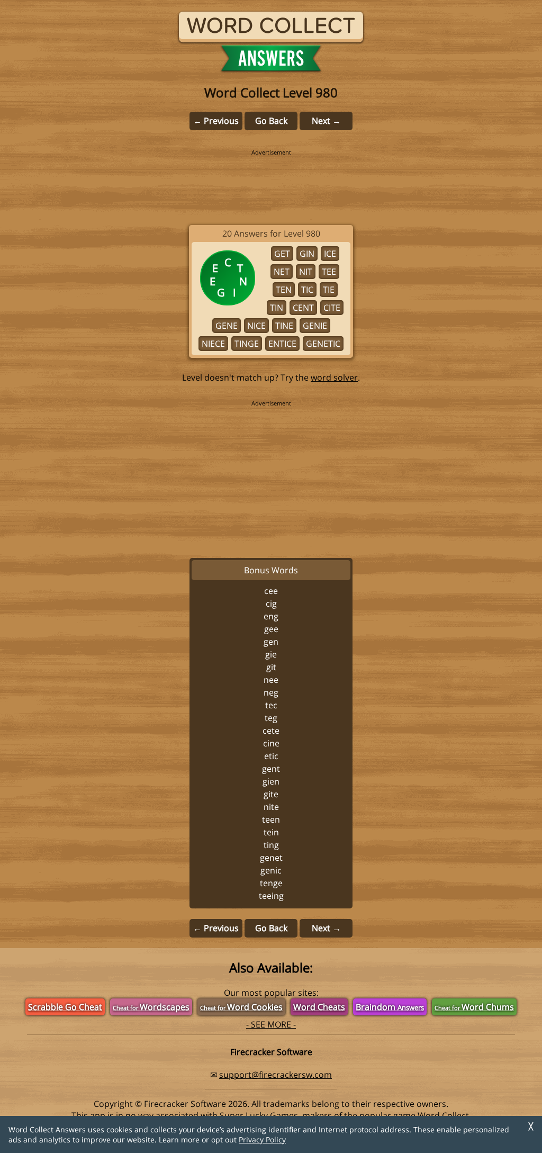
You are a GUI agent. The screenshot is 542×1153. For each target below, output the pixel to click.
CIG (271, 603)
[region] (271, 180)
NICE (256, 325)
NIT (305, 271)
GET (282, 253)
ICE (330, 253)
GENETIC (323, 343)
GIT (271, 667)
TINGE (246, 343)
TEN (284, 289)
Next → (326, 121)
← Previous (216, 121)
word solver (334, 377)
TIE (329, 289)
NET (282, 271)
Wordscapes (151, 1007)
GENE (226, 325)
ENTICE (282, 343)
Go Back (271, 121)
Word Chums (474, 1007)
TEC (271, 705)
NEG (271, 692)
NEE (271, 680)
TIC (307, 289)
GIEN (271, 781)
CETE (271, 730)
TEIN (271, 832)
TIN (276, 307)
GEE (271, 629)
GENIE (315, 325)
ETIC (271, 756)
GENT (271, 768)
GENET (271, 857)
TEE (329, 271)
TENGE (271, 883)
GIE (271, 654)
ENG (271, 616)
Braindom (390, 1007)
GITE (271, 794)
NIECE (213, 343)
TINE (284, 325)
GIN (307, 253)
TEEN (271, 819)
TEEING (271, 896)
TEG (271, 718)
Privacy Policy (262, 1139)
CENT (303, 307)
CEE (271, 591)
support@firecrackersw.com (275, 1074)
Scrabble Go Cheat (65, 1007)
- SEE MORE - (271, 1024)
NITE (271, 807)
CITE (331, 307)
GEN (271, 641)
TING (271, 845)
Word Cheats (319, 1007)
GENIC (271, 870)
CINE (271, 743)
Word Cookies (241, 1007)
